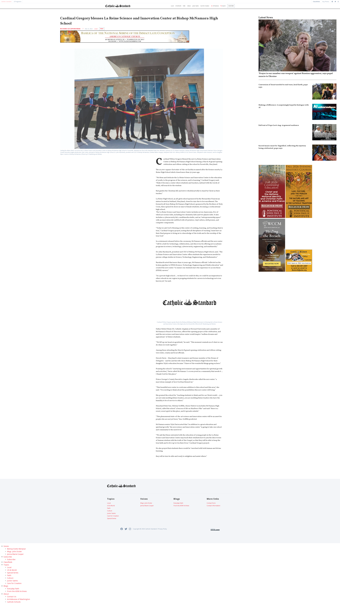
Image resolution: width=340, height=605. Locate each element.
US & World (178, 6)
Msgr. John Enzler (146, 503)
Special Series (111, 518)
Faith (184, 6)
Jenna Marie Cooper (147, 506)
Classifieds (8, 562)
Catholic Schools (14, 602)
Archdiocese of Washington (18, 599)
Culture (189, 6)
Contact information (213, 506)
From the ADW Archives (181, 506)
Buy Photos (325, 1)
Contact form (211, 503)
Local (172, 6)
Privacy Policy (162, 529)
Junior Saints (195, 6)
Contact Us (11, 596)
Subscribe (231, 6)
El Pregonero (17, 1)
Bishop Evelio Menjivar (16, 549)
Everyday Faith (178, 503)
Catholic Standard (6, 1)
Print (102, 28)
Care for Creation (204, 6)
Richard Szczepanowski (70, 29)
